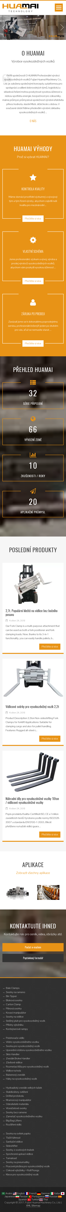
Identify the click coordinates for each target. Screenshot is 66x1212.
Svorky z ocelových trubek (20, 1149)
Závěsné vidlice (14, 1062)
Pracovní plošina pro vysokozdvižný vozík (28, 1166)
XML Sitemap (33, 1205)
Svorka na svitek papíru (18, 1133)
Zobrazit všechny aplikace (33, 873)
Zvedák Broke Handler (18, 1058)
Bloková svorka (14, 1000)
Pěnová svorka (13, 1008)
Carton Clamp (13, 1004)
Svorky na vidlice (15, 1016)
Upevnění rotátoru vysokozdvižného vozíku (29, 1050)
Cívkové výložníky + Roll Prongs (22, 1170)
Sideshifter (12, 1145)
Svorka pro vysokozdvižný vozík (23, 1046)
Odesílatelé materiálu (17, 1104)
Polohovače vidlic (15, 1038)
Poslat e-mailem (33, 947)
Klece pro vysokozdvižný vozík (22, 1174)
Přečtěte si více (33, 218)
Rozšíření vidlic (14, 1124)
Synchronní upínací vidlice (19, 1154)
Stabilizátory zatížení (17, 1092)
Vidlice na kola (13, 1070)
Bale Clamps (13, 988)
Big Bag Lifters (14, 1120)
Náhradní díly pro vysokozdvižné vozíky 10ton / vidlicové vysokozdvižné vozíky (32, 800)
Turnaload (11, 1158)
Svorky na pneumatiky (17, 1162)
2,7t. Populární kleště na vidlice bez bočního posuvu (32, 612)
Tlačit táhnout (13, 1137)
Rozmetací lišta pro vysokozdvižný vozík (27, 1066)
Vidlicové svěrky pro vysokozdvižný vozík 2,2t (32, 706)
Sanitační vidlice (14, 1141)
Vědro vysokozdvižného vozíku (22, 1042)
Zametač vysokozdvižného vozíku (24, 1116)
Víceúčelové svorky (16, 1108)
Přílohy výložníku (14, 1024)
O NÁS (33, 121)
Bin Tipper (11, 996)
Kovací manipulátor (16, 1012)
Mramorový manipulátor (18, 1100)
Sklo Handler (13, 1054)
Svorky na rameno (15, 992)
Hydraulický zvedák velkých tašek (24, 1087)
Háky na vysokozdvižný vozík (21, 1078)
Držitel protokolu (15, 1096)
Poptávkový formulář (33, 958)
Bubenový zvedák (15, 1074)
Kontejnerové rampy (17, 1029)
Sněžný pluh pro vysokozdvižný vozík (25, 1020)
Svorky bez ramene (16, 1112)
